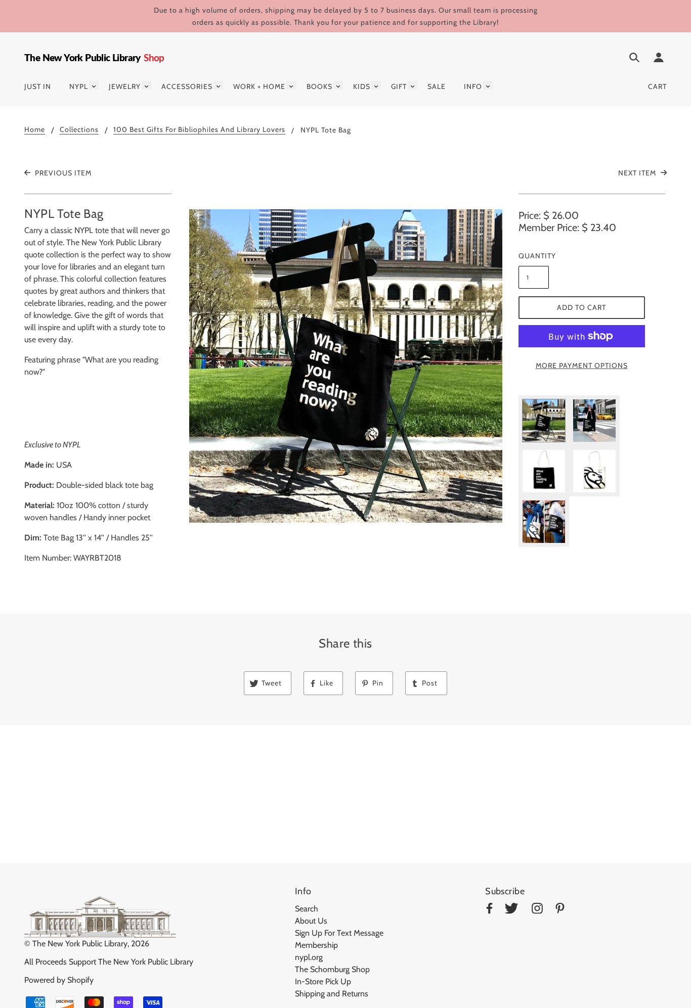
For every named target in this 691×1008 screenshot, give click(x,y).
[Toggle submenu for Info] (488, 85)
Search (306, 908)
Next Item (638, 172)
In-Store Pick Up (323, 981)
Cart (657, 86)
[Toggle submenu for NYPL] (94, 85)
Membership (316, 945)
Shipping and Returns (331, 993)
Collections (79, 130)
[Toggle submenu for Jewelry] (146, 85)
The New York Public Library (79, 943)
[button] (345, 366)
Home (34, 130)
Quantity (534, 255)
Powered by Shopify (59, 980)
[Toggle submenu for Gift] (412, 85)
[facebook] (489, 910)
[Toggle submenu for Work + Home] (291, 85)
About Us (311, 921)
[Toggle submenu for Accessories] (218, 85)
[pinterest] (560, 910)
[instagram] (537, 910)
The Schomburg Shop (332, 969)
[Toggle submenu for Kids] (376, 85)
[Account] (658, 59)
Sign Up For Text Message (339, 933)
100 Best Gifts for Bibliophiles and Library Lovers (199, 130)
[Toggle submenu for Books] (338, 85)
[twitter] (511, 910)
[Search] (634, 59)
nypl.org (309, 957)
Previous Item (62, 172)
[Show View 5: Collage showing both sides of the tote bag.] (544, 521)
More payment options (582, 365)
